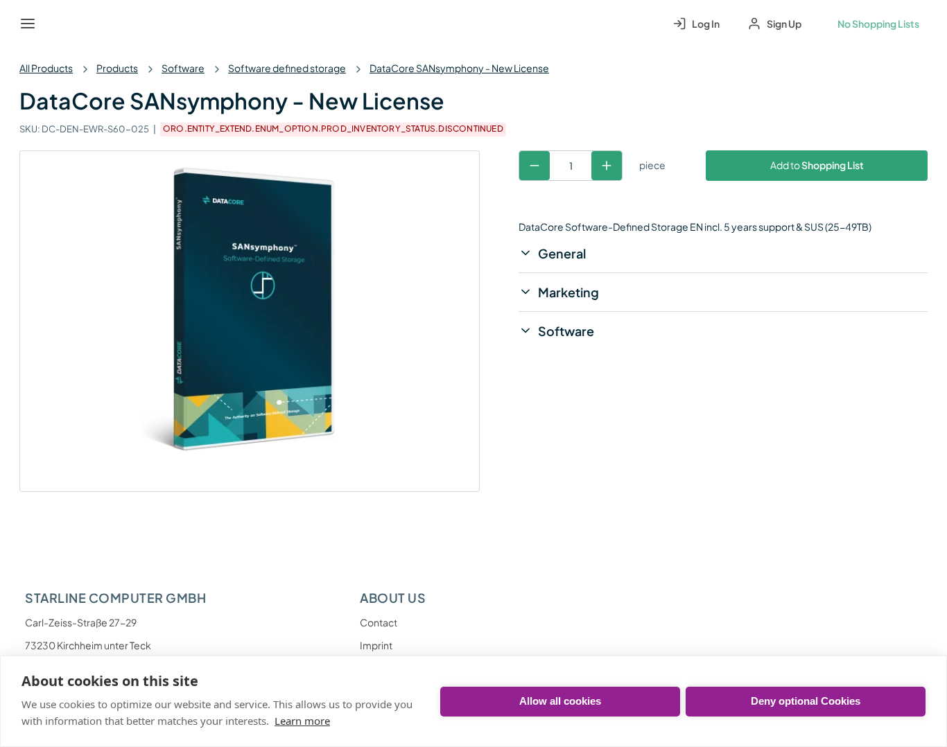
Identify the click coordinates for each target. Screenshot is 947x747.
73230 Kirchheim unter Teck (88, 645)
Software (183, 68)
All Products (46, 68)
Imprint (376, 645)
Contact (378, 622)
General (562, 253)
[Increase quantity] (606, 165)
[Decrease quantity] (534, 165)
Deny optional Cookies (805, 701)
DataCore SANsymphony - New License (459, 68)
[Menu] (27, 23)
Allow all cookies (560, 701)
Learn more (302, 721)
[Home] (59, 23)
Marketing (568, 292)
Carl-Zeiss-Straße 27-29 (81, 622)
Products (117, 68)
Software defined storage (287, 68)
